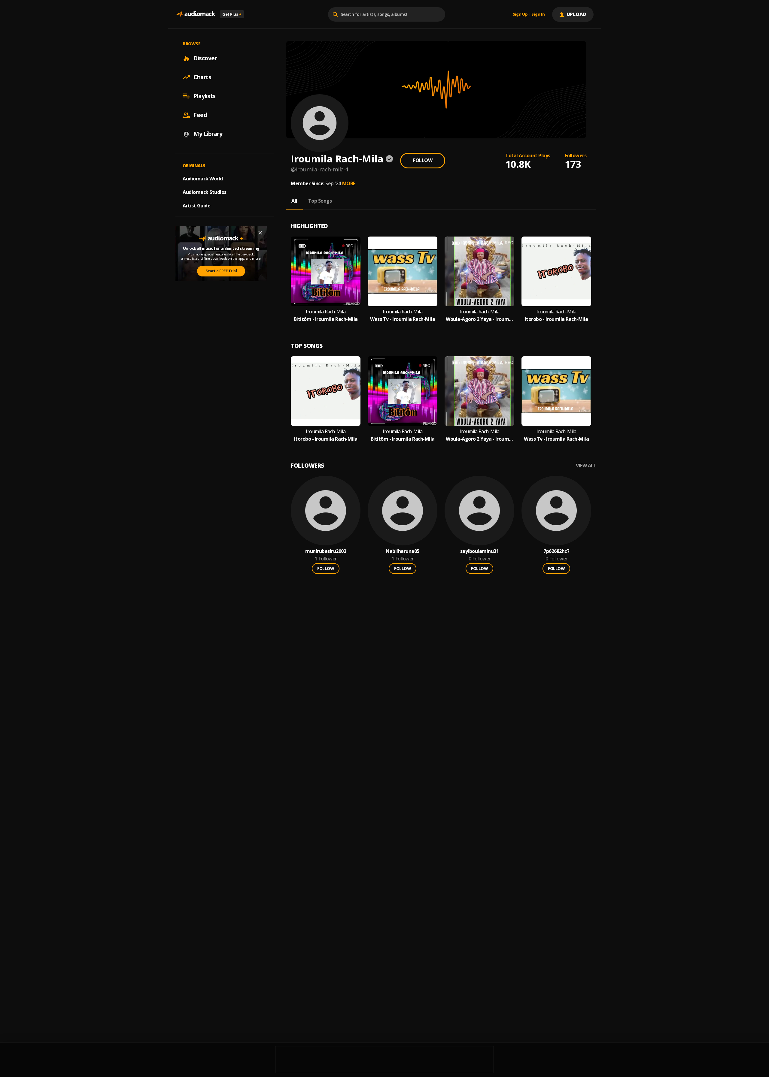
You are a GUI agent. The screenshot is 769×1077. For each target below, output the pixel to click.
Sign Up (520, 14)
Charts (202, 77)
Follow (422, 160)
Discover (205, 58)
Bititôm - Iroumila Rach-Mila (326, 319)
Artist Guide (196, 205)
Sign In (538, 14)
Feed (200, 115)
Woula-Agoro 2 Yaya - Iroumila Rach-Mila (479, 319)
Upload (577, 14)
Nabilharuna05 (402, 551)
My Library (207, 134)
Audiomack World (203, 178)
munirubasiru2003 (325, 551)
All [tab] (294, 201)
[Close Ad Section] (260, 233)
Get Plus (232, 14)
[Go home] (195, 14)
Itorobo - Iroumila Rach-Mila (556, 319)
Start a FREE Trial (221, 270)
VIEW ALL (586, 466)
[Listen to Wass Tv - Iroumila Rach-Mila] (402, 271)
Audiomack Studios (204, 192)
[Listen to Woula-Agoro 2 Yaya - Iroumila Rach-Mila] (479, 271)
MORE (348, 183)
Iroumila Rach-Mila (325, 312)
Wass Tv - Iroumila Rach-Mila (402, 319)
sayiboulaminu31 (479, 551)
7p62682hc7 (556, 551)
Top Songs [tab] (320, 201)
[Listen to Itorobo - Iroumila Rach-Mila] (556, 271)
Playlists (204, 96)
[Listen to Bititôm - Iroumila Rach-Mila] (325, 271)
